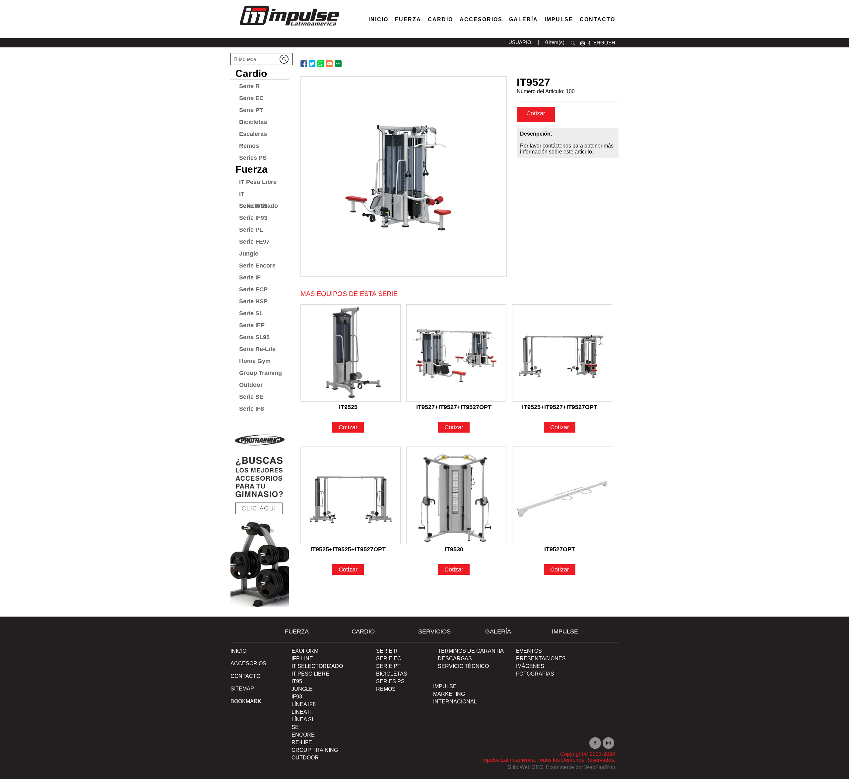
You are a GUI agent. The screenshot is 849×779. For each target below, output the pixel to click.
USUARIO (519, 42)
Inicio (378, 19)
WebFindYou (599, 767)
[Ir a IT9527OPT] (562, 495)
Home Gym (255, 361)
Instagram (608, 743)
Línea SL (303, 719)
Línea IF (302, 712)
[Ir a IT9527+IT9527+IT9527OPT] (456, 353)
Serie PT (251, 110)
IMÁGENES (530, 666)
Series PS (253, 157)
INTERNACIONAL (455, 701)
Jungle (248, 253)
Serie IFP (252, 325)
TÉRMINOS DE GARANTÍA (471, 651)
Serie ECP (253, 289)
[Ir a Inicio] (289, 27)
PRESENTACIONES (541, 658)
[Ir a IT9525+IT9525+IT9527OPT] (350, 495)
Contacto (597, 19)
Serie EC (251, 98)
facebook (589, 43)
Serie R (249, 86)
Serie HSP (253, 301)
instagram (582, 43)
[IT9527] (403, 176)
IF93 (297, 696)
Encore (303, 735)
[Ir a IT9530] (456, 495)
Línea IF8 (304, 704)
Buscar (573, 43)
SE (295, 727)
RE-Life (302, 742)
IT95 (297, 681)
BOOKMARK (245, 701)
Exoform (305, 651)
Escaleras (253, 134)
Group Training (260, 373)
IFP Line (302, 658)
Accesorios (481, 19)
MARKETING (449, 694)
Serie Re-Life (257, 349)
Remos (249, 146)
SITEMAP (242, 688)
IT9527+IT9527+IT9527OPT (453, 407)
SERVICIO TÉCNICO (463, 666)
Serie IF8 (251, 408)
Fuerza (408, 19)
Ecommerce (560, 767)
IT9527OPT (559, 549)
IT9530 (454, 549)
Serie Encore (257, 265)
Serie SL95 (254, 337)
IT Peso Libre (258, 182)
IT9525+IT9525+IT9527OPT (348, 549)
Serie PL (251, 229)
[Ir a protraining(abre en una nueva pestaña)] (259, 517)
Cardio (440, 19)
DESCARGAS (455, 658)
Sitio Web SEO (525, 767)
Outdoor (251, 385)
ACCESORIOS (248, 663)
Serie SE (251, 396)
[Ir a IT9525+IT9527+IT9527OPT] (562, 353)
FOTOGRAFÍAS (535, 674)
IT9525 (348, 407)
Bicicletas (253, 122)
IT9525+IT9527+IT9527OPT (559, 407)
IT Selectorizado (258, 195)
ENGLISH (604, 42)
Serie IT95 (253, 206)
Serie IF (250, 277)
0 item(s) (554, 42)
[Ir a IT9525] (350, 353)
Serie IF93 (253, 217)
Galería (523, 19)
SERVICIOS (434, 631)
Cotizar (535, 113)
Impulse (559, 19)
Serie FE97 (254, 241)
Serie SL (251, 313)
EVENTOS (529, 651)
